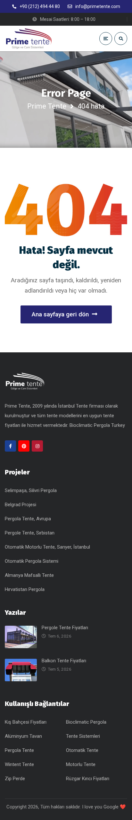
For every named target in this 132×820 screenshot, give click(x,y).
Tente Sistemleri (83, 736)
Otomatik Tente (82, 750)
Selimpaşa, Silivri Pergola (31, 490)
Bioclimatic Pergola (86, 722)
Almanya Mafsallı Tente (29, 575)
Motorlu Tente (80, 764)
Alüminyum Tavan (23, 736)
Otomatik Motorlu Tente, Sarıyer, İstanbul (47, 547)
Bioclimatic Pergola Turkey (97, 425)
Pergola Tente (19, 750)
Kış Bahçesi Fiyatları (25, 722)
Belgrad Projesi (20, 504)
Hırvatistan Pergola (25, 589)
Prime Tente (46, 106)
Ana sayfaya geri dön (60, 314)
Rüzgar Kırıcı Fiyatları (87, 778)
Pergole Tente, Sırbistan (29, 533)
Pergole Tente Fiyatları (65, 627)
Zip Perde (15, 778)
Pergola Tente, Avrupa (28, 519)
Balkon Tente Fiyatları (64, 661)
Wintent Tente (19, 764)
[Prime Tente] (29, 38)
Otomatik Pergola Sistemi (31, 561)
